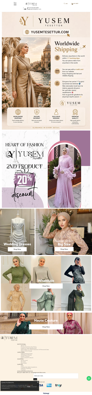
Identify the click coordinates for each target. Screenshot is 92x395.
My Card (23, 361)
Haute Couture (25, 356)
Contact (23, 369)
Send (35, 379)
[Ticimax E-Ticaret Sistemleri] (46, 394)
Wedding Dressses (26, 355)
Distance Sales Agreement (29, 348)
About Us (23, 345)
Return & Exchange (26, 351)
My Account (24, 360)
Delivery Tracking (26, 368)
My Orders (24, 363)
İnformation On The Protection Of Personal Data (35, 349)
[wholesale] (46, 283)
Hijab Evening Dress (26, 353)
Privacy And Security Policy (29, 347)
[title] (46, 71)
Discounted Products (27, 357)
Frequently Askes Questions (29, 367)
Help (22, 365)
